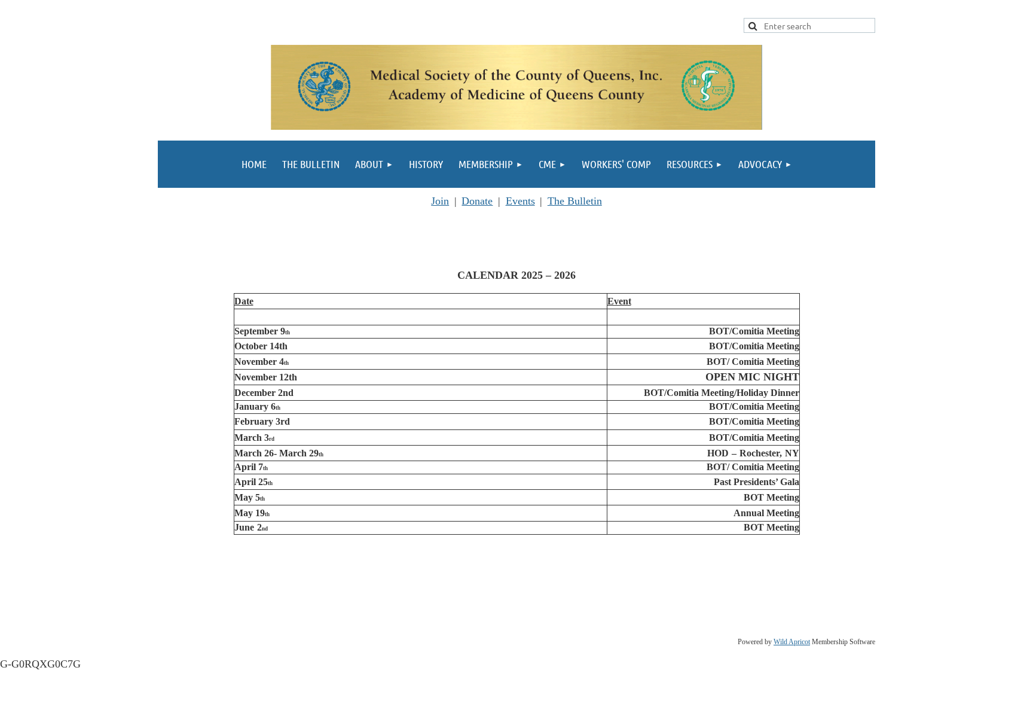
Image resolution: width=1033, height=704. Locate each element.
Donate (477, 201)
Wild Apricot (792, 642)
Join (440, 201)
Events (520, 201)
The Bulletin (575, 201)
